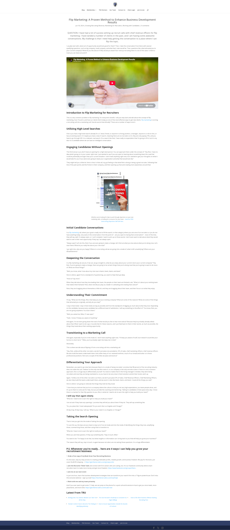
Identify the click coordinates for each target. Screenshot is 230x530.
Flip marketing (146, 120)
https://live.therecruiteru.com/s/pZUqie (105, 478)
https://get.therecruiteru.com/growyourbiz (99, 462)
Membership (91, 10)
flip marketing (74, 232)
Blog (83, 10)
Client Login (131, 10)
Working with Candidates (131, 26)
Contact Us (121, 10)
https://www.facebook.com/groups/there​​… (122, 468)
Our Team (113, 10)
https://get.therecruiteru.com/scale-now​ (98, 488)
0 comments (145, 26)
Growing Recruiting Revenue (94, 26)
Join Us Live (140, 10)
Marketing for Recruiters (113, 26)
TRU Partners (103, 10)
